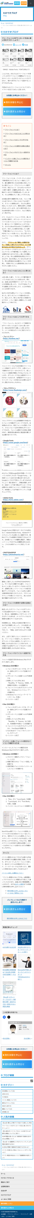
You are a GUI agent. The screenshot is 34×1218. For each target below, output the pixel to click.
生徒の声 (4, 1190)
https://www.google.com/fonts (15, 442)
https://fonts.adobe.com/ (13, 499)
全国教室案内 (5, 1186)
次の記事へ (27, 1038)
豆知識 (26, 45)
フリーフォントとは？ (12, 129)
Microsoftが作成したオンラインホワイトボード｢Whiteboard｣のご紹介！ (24, 974)
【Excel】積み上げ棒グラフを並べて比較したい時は (17, 1123)
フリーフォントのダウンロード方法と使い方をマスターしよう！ (16, 1127)
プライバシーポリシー (13, 1214)
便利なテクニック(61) (8, 1103)
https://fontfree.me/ (11, 338)
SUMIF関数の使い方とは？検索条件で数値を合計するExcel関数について (16, 1137)
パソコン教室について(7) (9, 1100)
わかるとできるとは (7, 1178)
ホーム (2, 23)
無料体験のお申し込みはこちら (17, 891)
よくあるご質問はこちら (15, 893)
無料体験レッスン (7, 1203)
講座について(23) (7, 1109)
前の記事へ (6, 1038)
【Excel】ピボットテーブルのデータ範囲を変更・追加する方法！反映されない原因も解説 (9, 1002)
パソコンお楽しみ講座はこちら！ (13, 873)
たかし (25, 1025)
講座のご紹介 (5, 1182)
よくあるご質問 (6, 1199)
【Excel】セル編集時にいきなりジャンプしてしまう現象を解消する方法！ (17, 1143)
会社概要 (3, 1214)
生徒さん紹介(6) (6, 1106)
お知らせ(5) (5, 1094)
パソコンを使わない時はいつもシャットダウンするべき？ (16, 1151)
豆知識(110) (5, 1112)
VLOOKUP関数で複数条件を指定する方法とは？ (15, 1147)
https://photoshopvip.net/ (13, 554)
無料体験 (23, 3)
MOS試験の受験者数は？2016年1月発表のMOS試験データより (9, 973)
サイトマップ (24, 1214)
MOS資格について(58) (8, 1091)
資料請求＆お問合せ (15, 111)
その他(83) (5, 1097)
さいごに (8, 165)
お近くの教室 (19, 884)
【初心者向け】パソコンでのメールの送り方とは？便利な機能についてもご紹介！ (16, 1132)
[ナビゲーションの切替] (30, 3)
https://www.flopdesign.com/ (14, 390)
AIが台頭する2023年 (9, 947)
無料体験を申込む (14, 102)
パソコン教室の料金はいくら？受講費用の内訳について (16, 1156)
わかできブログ (9, 23)
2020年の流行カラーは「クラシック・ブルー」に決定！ (24, 949)
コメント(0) (18, 45)
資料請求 (17, 3)
